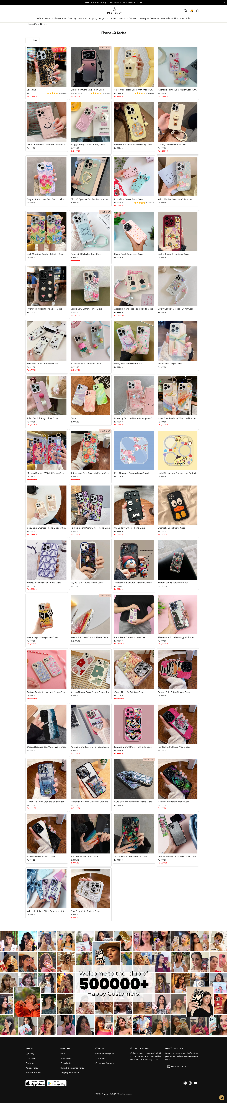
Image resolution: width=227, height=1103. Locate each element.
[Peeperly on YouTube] (195, 1083)
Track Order (66, 1058)
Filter (34, 40)
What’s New (43, 18)
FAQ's (62, 1054)
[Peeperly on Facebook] (180, 1083)
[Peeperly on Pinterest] (185, 1083)
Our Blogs (29, 1063)
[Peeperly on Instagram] (190, 1083)
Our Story (29, 1054)
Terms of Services (33, 1072)
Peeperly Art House (171, 18)
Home (30, 24)
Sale (188, 18)
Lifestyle (131, 18)
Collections (58, 18)
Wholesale (100, 1058)
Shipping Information (69, 1072)
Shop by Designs (97, 18)
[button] (52, 93)
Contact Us (30, 1058)
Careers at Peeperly (104, 1063)
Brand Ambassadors (104, 1054)
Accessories (116, 18)
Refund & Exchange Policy (72, 1068)
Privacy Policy (31, 1068)
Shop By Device (76, 18)
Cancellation (66, 1063)
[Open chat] (221, 1097)
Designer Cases (148, 18)
